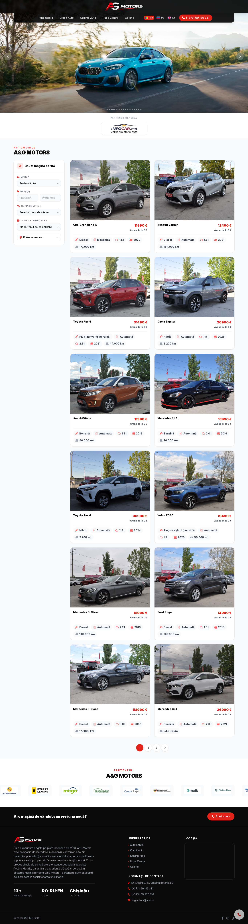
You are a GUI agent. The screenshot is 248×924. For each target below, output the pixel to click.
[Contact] (239, 914)
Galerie (129, 17)
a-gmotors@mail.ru (143, 900)
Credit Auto (67, 17)
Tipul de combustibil (34, 220)
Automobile (46, 17)
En (173, 17)
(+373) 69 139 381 (197, 17)
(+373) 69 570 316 (143, 894)
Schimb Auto (88, 17)
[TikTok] (233, 918)
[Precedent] (8, 56)
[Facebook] (222, 918)
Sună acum (223, 816)
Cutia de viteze (31, 206)
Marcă (25, 177)
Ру (162, 17)
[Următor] (240, 56)
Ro (151, 17)
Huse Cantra (110, 17)
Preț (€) (25, 191)
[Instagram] (227, 918)
